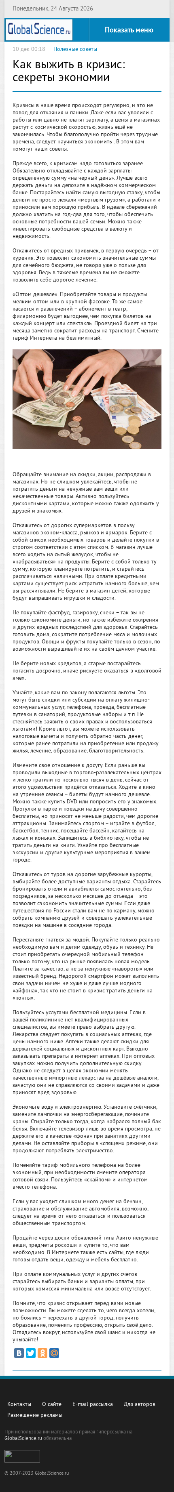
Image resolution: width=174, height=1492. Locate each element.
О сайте (52, 1404)
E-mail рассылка (92, 1404)
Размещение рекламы (34, 1415)
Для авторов (139, 1404)
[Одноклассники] (42, 1353)
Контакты (19, 1404)
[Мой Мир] (54, 1353)
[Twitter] (31, 1353)
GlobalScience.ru (23, 1438)
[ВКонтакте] (19, 1353)
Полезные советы (75, 49)
